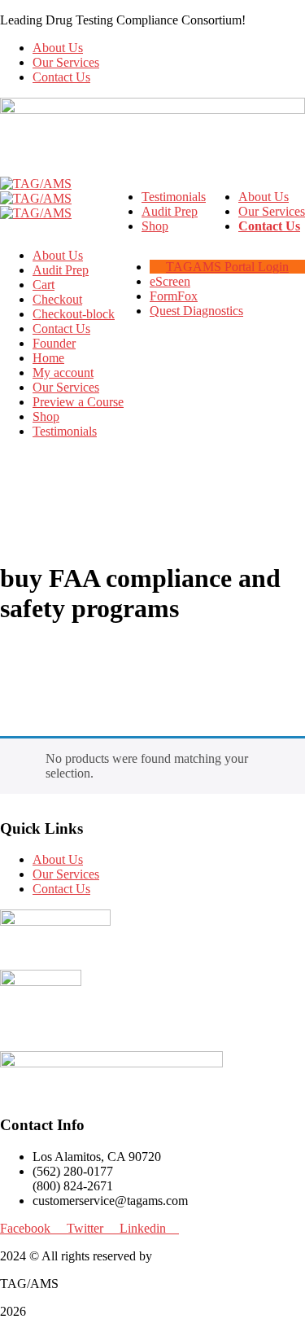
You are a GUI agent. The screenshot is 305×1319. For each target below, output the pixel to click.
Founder (54, 343)
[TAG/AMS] (36, 184)
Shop (46, 416)
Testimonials (65, 431)
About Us (58, 48)
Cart (43, 284)
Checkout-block (74, 314)
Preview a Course (78, 402)
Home (48, 358)
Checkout (57, 299)
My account (63, 372)
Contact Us (61, 77)
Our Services (66, 62)
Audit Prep (61, 270)
